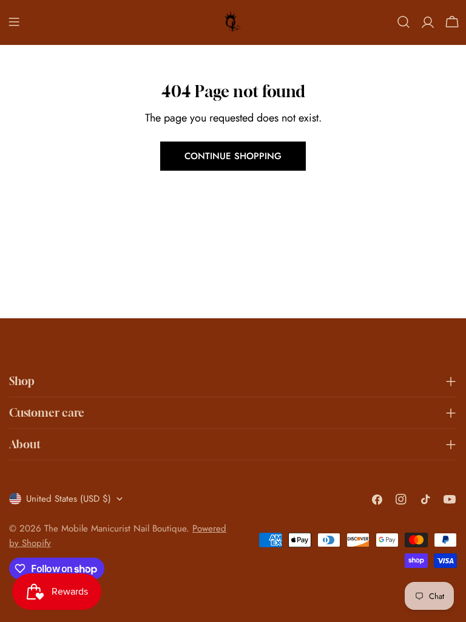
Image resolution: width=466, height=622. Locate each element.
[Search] (403, 22)
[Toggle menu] (14, 22)
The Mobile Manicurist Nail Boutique (115, 528)
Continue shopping (233, 156)
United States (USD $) (68, 498)
